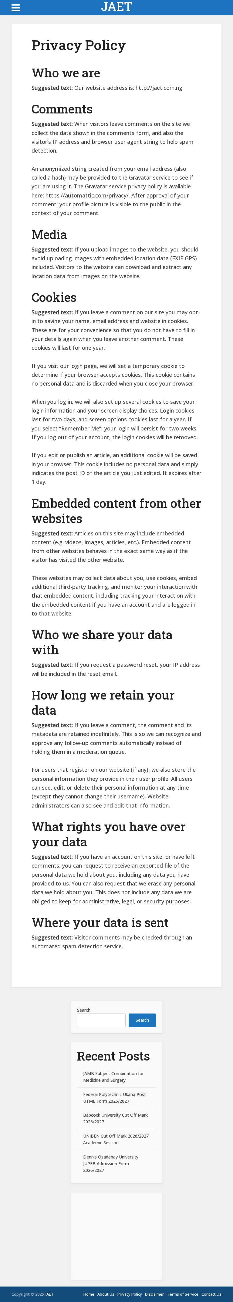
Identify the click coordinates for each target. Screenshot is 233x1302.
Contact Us (211, 1294)
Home (88, 1294)
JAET (116, 6)
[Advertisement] (116, 1236)
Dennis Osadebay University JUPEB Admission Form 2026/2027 (110, 1163)
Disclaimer (154, 1294)
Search (83, 1010)
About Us (105, 1294)
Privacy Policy (129, 1294)
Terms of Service (182, 1294)
